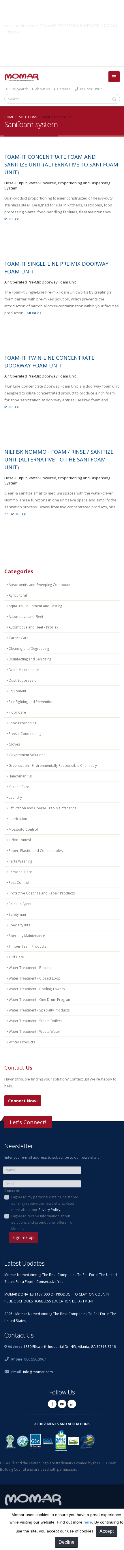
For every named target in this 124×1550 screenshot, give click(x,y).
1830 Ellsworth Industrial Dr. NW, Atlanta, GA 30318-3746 (69, 1346)
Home (9, 117)
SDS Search (18, 89)
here (88, 1522)
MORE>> (11, 218)
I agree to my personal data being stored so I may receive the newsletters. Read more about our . (44, 1203)
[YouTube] (62, 1404)
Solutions (28, 117)
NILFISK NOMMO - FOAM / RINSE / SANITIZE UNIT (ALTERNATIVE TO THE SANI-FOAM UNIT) (58, 459)
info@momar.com (38, 1371)
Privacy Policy (49, 1209)
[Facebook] (52, 1404)
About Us (42, 89)
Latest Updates (24, 1263)
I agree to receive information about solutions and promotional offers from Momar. (43, 1222)
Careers (63, 89)
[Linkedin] (71, 1404)
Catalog (62, 46)
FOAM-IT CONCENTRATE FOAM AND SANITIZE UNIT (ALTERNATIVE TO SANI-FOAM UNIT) (61, 164)
